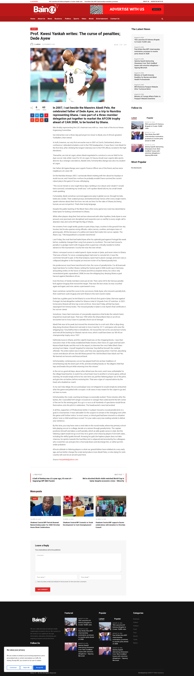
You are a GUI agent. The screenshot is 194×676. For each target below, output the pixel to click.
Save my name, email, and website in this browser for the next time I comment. (62, 582)
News (35, 499)
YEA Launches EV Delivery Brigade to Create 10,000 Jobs (48, 2)
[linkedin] (42, 115)
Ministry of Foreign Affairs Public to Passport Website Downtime (147, 97)
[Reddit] (37, 120)
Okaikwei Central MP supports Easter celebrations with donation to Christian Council (110, 525)
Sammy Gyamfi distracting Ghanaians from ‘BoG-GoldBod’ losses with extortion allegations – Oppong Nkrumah (147, 64)
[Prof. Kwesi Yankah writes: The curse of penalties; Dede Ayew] (68, 75)
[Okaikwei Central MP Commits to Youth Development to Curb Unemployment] (78, 506)
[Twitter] (37, 115)
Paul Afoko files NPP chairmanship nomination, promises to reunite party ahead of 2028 (93, 2)
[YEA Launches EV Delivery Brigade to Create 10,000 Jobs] (137, 125)
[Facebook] (32, 115)
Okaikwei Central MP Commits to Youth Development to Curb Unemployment (78, 523)
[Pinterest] (46, 115)
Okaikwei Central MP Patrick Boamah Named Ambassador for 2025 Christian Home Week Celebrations (45, 525)
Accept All (39, 668)
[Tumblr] (46, 120)
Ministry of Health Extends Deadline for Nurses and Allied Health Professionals (145, 77)
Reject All (26, 668)
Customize (13, 668)
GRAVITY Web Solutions (156, 673)
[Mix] (42, 120)
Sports (34, 29)
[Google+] (32, 120)
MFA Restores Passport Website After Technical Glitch (146, 88)
